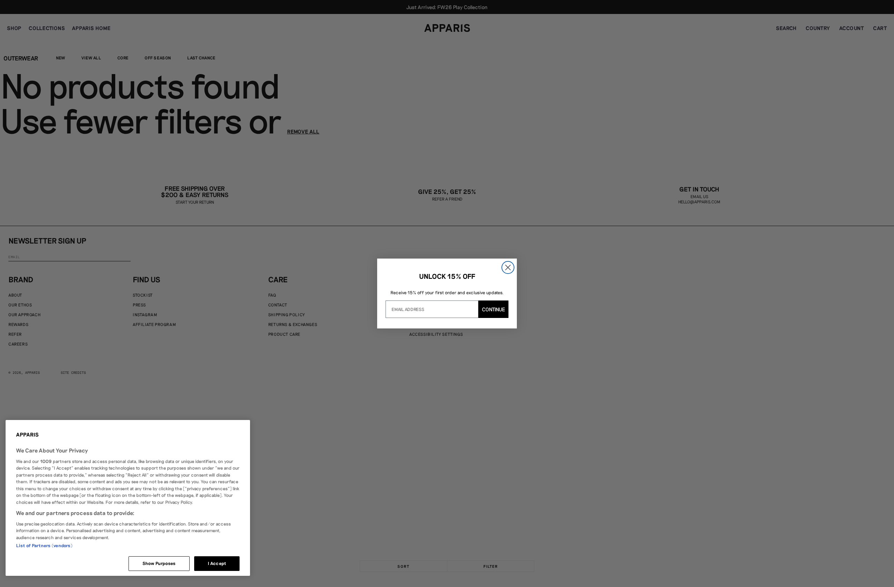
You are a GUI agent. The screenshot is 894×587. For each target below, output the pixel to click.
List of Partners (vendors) (44, 545)
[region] (128, 498)
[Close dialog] (508, 267)
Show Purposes (159, 563)
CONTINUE (493, 309)
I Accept (217, 563)
